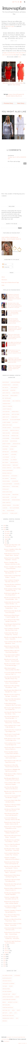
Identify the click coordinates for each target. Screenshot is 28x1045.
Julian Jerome (14, 446)
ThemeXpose (6, 1041)
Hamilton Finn (5, 435)
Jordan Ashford (16, 443)
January (7, 952)
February (7, 950)
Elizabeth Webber (6, 422)
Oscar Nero (16, 483)
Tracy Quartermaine (14, 507)
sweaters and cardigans (8, 1015)
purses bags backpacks (7, 1007)
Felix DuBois (5, 430)
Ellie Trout (15, 422)
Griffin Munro (15, 433)
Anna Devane (5, 390)
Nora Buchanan (6, 481)
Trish (3, 510)
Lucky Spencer (5, 457)
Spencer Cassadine (6, 505)
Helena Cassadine (15, 438)
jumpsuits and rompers (7, 996)
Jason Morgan (13, 441)
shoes (13, 1010)
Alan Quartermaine (15, 382)
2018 (4, 527)
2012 (4, 962)
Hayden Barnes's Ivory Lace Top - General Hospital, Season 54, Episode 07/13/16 (14, 351)
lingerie (17, 996)
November (7, 533)
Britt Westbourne (6, 398)
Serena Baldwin (6, 499)
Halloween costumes (7, 975)
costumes (4, 986)
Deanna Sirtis (14, 417)
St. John (20, 54)
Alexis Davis (15, 384)
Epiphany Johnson (6, 427)
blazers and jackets (7, 978)
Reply (25, 163)
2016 (4, 954)
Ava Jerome (12, 390)
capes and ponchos (6, 980)
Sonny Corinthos (6, 502)
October (7, 535)
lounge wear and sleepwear (9, 999)
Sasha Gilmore (5, 497)
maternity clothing (13, 1002)
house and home (6, 994)
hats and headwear (6, 991)
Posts (5, 264)
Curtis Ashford (6, 411)
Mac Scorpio (5, 462)
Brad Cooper (5, 395)
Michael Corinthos (6, 467)
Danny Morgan (5, 414)
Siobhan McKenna (16, 499)
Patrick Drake (15, 486)
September (8, 537)
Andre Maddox (14, 387)
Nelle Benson (5, 478)
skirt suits (4, 1012)
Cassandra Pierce (6, 403)
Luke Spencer (5, 459)
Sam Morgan (15, 494)
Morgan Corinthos (7, 473)
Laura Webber (14, 451)
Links (3, 285)
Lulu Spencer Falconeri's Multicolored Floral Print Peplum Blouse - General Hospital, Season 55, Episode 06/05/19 (14, 297)
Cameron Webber (6, 400)
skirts (10, 1012)
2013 (4, 960)
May (6, 945)
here (19, 57)
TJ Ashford (4, 507)
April (6, 946)
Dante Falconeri (15, 414)
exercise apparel (6, 988)
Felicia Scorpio (16, 427)
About (3, 277)
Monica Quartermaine (7, 470)
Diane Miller (5, 419)
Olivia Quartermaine (7, 483)
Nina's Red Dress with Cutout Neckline (13, 83)
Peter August (5, 489)
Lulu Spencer (13, 459)
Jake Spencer (5, 441)
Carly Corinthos (16, 400)
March (6, 948)
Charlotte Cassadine (7, 406)
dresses (10, 94)
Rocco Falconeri (6, 494)
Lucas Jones (13, 454)
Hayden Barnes (5, 438)
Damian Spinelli (15, 411)
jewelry (14, 994)
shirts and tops (6, 1010)
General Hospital (17, 94)
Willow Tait (5, 513)
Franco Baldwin (6, 433)
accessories (17, 975)
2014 (4, 958)
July (6, 541)
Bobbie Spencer (15, 392)
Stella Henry (16, 505)
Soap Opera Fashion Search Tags (10, 282)
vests (17, 1018)
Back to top (22, 1043)
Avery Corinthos (6, 392)
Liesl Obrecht (5, 454)
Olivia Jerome (15, 481)
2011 (4, 964)
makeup (4, 1002)
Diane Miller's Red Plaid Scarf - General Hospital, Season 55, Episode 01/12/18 (15, 344)
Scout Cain (13, 497)
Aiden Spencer (5, 382)
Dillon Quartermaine (15, 419)
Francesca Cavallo (14, 430)
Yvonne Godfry (13, 513)
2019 (4, 525)
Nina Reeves (19, 96)
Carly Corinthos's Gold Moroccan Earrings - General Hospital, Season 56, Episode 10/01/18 (11, 239)
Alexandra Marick (6, 384)
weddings (4, 1020)
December (7, 531)
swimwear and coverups (8, 1018)
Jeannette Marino (6, 443)
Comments (6, 267)
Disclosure (4, 279)
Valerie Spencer (10, 510)
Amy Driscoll (5, 387)
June (6, 543)
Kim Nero (11, 449)
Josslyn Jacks (5, 446)
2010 (4, 966)
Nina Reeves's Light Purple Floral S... (12, 136)
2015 (4, 956)
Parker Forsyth (6, 486)
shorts (18, 1010)
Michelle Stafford (10, 96)
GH (23, 94)
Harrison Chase (14, 435)
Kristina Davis (5, 451)
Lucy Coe (13, 457)
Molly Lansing (16, 467)
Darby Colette (5, 417)
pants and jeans (6, 1004)
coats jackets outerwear (8, 983)
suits (15, 1012)
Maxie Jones (15, 465)
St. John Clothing (15, 84)
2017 (4, 529)
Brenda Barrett (14, 395)
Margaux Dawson (6, 465)
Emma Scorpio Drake (7, 425)
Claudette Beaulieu (6, 409)
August (7, 539)
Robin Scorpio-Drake (7, 491)
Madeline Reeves (14, 462)
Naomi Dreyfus (5, 475)
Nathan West (14, 475)
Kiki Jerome (4, 449)
